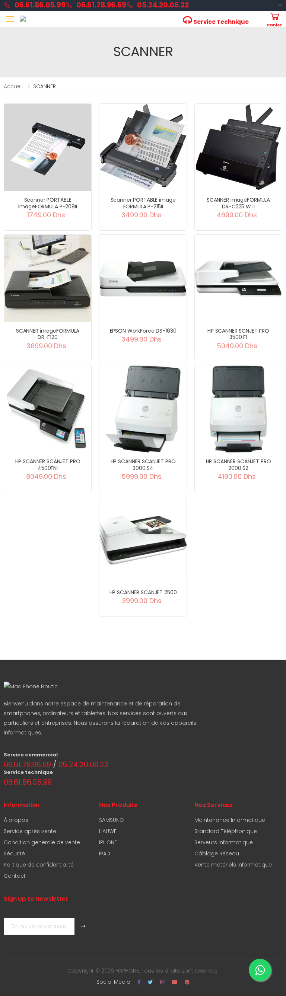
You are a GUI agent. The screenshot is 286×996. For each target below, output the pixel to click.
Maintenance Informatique (229, 820)
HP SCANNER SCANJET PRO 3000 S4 (143, 465)
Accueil (13, 86)
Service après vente (30, 831)
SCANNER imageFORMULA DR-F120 (47, 334)
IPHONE (108, 842)
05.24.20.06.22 (163, 5)
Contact (15, 876)
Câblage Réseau (216, 853)
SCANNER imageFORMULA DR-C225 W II (238, 203)
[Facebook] (139, 982)
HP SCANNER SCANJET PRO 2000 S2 (238, 465)
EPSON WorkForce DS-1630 (143, 330)
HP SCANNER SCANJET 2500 (143, 592)
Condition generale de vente (42, 842)
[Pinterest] (187, 982)
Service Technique (220, 22)
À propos (16, 820)
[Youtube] (174, 982)
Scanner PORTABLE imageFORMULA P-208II (47, 203)
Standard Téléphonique (225, 831)
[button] (274, 19)
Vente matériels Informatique (233, 864)
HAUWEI (108, 831)
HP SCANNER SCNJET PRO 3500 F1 (238, 334)
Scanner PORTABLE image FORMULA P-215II (143, 203)
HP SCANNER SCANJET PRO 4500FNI (47, 465)
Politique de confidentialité (39, 864)
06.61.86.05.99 (40, 5)
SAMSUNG (111, 820)
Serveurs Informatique (223, 842)
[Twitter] (150, 982)
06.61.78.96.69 (101, 5)
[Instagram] (162, 982)
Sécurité (14, 853)
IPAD (104, 853)
